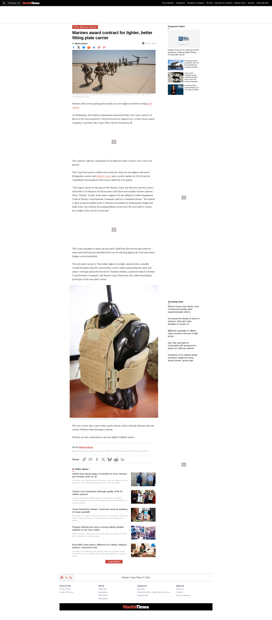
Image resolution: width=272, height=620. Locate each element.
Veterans (251, 3)
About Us (179, 589)
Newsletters (103, 592)
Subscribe (102, 589)
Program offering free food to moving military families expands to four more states (98, 528)
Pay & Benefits (168, 3)
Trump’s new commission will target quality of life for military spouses (97, 492)
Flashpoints (180, 3)
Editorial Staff (142, 595)
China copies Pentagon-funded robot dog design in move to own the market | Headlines (191, 77)
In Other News (80, 469)
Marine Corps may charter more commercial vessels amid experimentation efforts (183, 309)
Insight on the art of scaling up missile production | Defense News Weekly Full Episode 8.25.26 (183, 52)
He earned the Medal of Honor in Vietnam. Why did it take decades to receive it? (184, 321)
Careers (179, 592)
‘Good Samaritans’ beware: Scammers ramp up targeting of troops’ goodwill (99, 510)
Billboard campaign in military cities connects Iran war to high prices (183, 333)
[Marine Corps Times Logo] (31, 3)
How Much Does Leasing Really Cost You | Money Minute (191, 87)
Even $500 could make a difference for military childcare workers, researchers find (99, 546)
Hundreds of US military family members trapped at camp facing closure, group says (182, 358)
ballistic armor (104, 176)
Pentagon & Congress (195, 3)
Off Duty (209, 3)
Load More (114, 561)
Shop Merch (103, 598)
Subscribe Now (262, 3)
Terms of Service (66, 592)
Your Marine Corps (85, 27)
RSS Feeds (102, 595)
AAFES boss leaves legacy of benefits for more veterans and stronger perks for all (99, 475)
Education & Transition (224, 3)
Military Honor (240, 3)
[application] (184, 39)
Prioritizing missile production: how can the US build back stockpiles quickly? (191, 64)
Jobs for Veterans (183, 595)
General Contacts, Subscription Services (153, 592)
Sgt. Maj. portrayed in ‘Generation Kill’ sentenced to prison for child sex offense (182, 346)
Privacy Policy (65, 589)
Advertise (141, 589)
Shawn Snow (81, 43)
